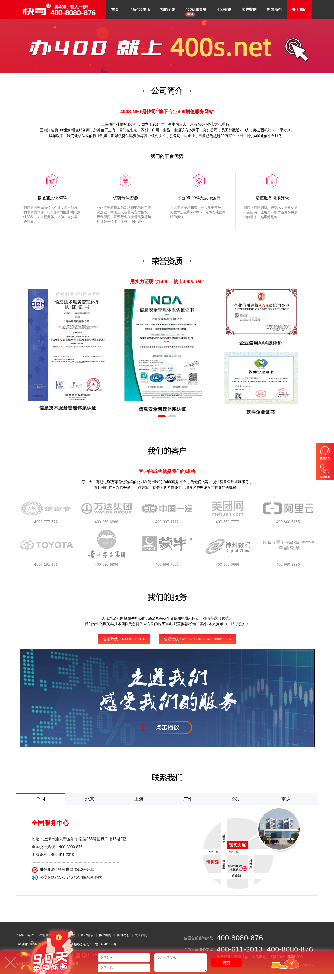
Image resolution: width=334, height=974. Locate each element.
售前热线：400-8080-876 (124, 639)
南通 (286, 799)
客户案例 (249, 9)
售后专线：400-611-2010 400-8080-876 (197, 639)
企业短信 (224, 9)
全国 (40, 799)
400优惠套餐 (196, 11)
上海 (139, 799)
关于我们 (299, 9)
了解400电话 (139, 9)
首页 (115, 9)
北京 (89, 799)
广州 (188, 799)
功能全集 (167, 9)
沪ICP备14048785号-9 (103, 944)
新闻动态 (274, 9)
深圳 (237, 799)
